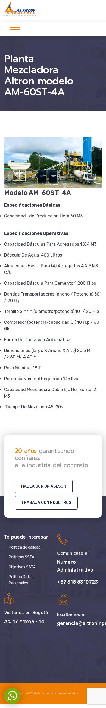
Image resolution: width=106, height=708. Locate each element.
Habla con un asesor (43, 486)
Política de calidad (24, 547)
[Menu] (13, 29)
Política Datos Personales (21, 580)
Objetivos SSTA (22, 567)
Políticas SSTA (21, 557)
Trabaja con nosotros (46, 502)
